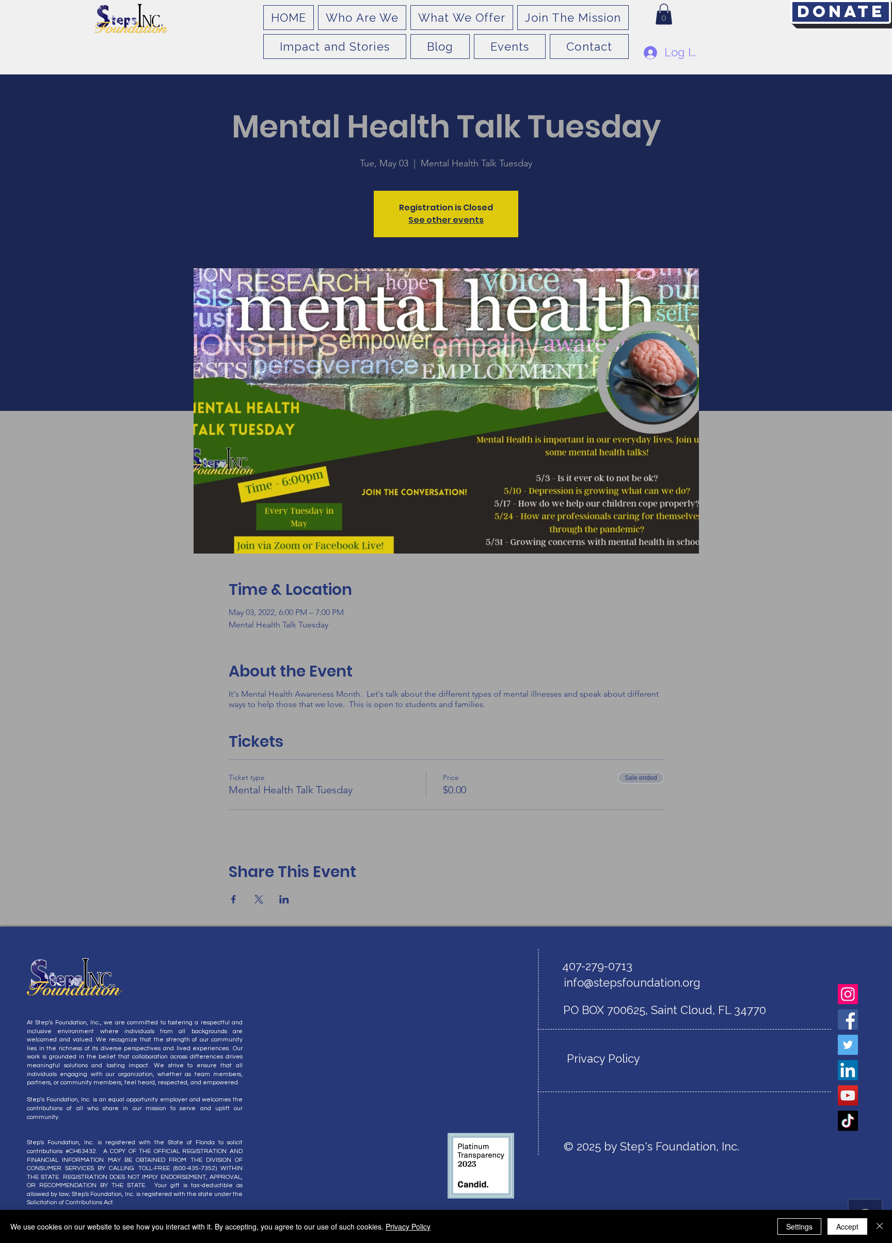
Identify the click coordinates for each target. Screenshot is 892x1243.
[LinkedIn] (848, 1070)
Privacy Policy (408, 1226)
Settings (799, 1226)
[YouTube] (848, 1095)
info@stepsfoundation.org (632, 982)
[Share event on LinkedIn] (284, 899)
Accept (847, 1226)
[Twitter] (848, 1045)
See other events (446, 220)
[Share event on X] (259, 899)
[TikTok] (848, 1121)
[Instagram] (848, 994)
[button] (664, 14)
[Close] (879, 1226)
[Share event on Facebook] (233, 899)
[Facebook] (848, 1019)
